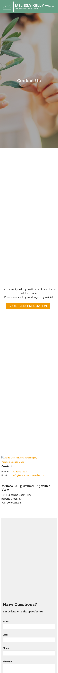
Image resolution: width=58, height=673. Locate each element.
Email (5, 635)
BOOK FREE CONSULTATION (28, 306)
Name (6, 621)
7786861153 (20, 471)
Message (7, 661)
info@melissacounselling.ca (28, 475)
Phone (6, 648)
